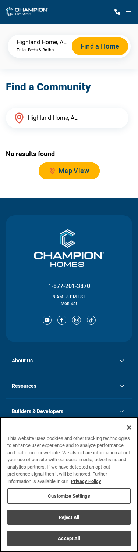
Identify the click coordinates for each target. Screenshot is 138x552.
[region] (69, 484)
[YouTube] (47, 320)
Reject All (69, 517)
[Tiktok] (91, 320)
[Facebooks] (61, 320)
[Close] (129, 427)
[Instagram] (76, 320)
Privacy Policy (86, 481)
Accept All (69, 538)
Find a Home (100, 46)
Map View (74, 171)
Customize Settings (69, 496)
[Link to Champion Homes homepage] (27, 11)
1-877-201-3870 (69, 286)
